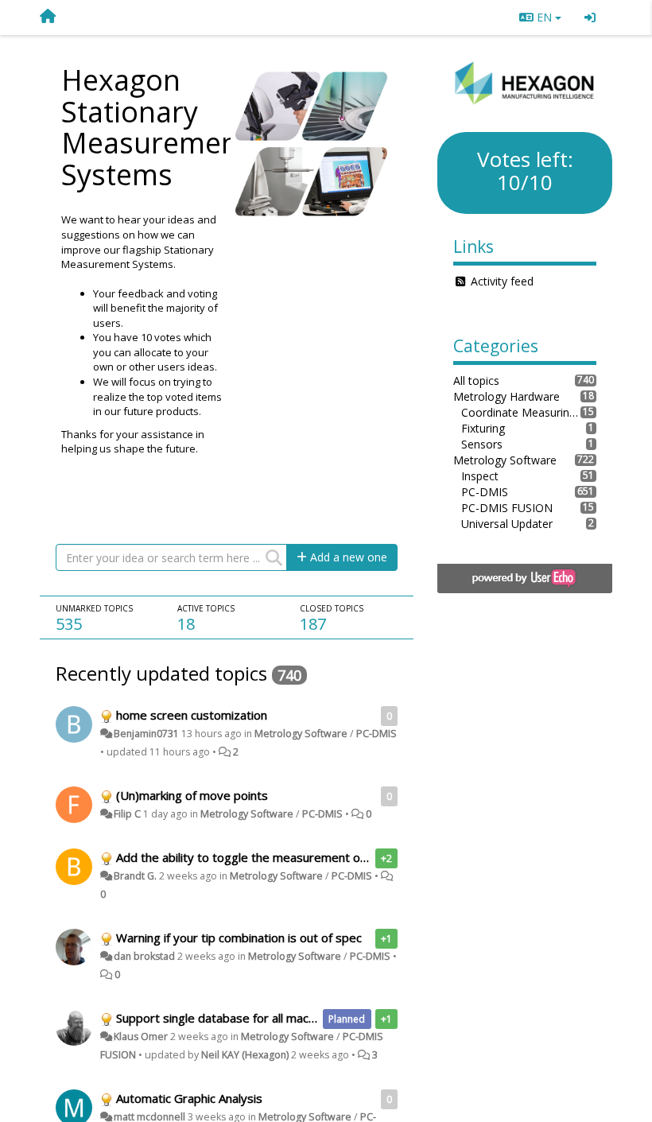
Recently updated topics (161, 673)
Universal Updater (507, 523)
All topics (476, 380)
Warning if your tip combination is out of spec (239, 937)
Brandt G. (135, 876)
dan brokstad (144, 956)
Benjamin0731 (146, 733)
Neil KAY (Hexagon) (245, 1055)
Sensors (482, 444)
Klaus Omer (141, 1036)
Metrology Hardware (506, 396)
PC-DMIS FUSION (507, 507)
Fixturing (483, 428)
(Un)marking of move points (192, 795)
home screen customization (191, 715)
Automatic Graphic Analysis (189, 1098)
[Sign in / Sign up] (590, 17)
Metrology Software (300, 733)
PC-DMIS (376, 733)
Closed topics (331, 608)
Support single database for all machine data (237, 1018)
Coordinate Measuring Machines (520, 412)
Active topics (206, 608)
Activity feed (502, 281)
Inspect (480, 475)
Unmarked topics (94, 608)
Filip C (127, 814)
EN (544, 17)
